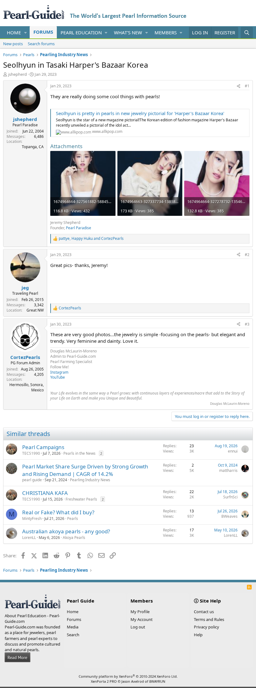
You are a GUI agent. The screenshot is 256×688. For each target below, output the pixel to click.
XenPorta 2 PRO (104, 681)
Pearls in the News (79, 453)
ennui (233, 451)
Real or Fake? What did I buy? (58, 512)
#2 (247, 254)
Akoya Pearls (74, 537)
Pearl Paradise (78, 227)
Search (73, 634)
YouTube (57, 377)
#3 (247, 324)
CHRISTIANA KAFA (45, 493)
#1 (247, 86)
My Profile (140, 611)
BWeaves (229, 516)
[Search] (247, 32)
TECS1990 (31, 453)
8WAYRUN (157, 681)
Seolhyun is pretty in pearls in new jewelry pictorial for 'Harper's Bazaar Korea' (140, 113)
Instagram (59, 372)
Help (198, 634)
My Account (141, 619)
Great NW (35, 310)
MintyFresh (32, 518)
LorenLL (29, 537)
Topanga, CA (33, 146)
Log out (137, 627)
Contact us (204, 611)
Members (166, 32)
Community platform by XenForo (128, 676)
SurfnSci (230, 497)
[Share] (238, 86)
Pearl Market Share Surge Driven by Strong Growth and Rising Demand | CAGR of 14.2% (85, 470)
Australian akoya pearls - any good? (66, 531)
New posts (13, 43)
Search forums (41, 43)
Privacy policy (206, 627)
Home (14, 32)
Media (72, 627)
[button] (26, 32)
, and (91, 238)
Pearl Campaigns (43, 447)
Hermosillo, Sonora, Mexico (26, 387)
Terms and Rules (209, 619)
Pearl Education (81, 32)
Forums (43, 32)
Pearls (72, 518)
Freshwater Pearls (81, 499)
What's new (128, 32)
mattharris (228, 470)
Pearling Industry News (90, 479)
